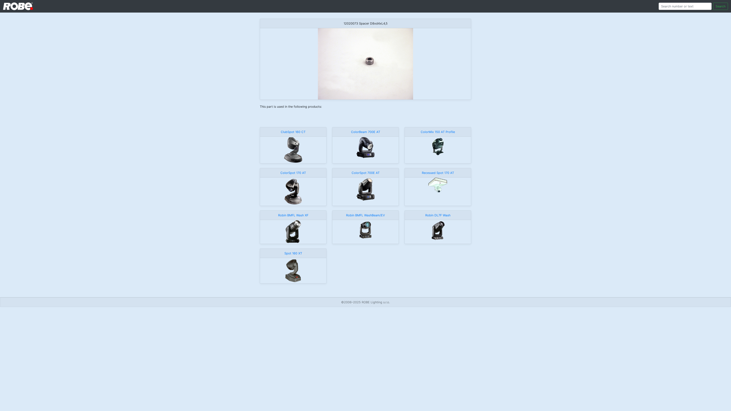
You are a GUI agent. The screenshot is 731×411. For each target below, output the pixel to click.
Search (720, 6)
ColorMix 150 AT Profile (438, 132)
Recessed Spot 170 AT (438, 173)
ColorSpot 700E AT (366, 173)
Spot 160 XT (293, 253)
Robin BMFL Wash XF (293, 215)
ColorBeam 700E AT (365, 132)
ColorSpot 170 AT (293, 173)
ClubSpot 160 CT (293, 132)
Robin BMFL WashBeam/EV (365, 215)
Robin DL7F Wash (437, 215)
